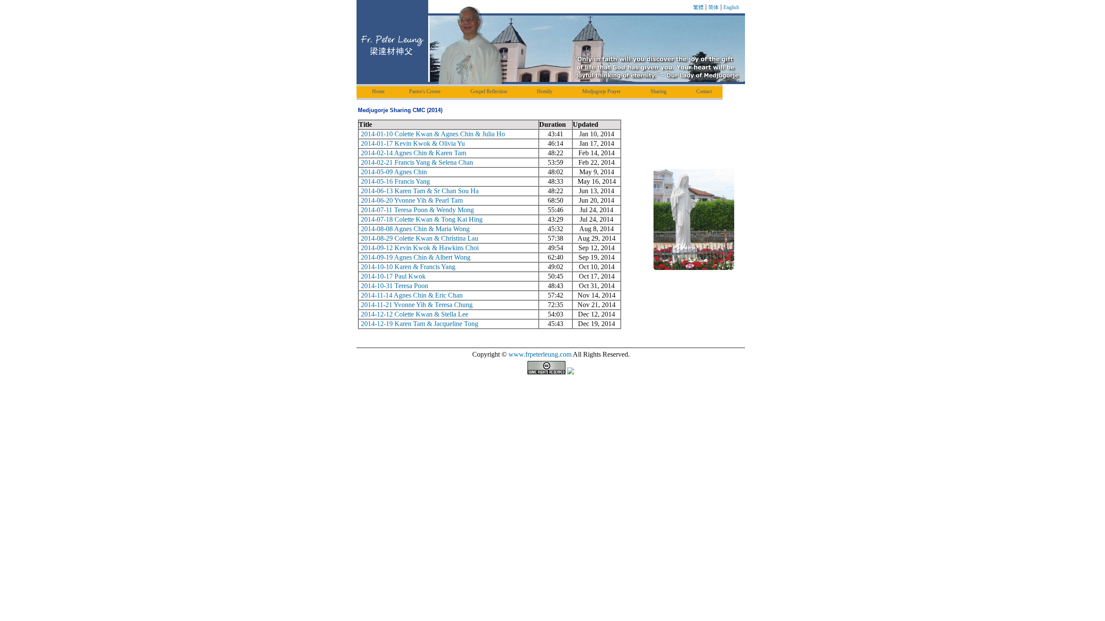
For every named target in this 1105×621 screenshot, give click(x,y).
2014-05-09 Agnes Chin (394, 172)
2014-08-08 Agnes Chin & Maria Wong (415, 228)
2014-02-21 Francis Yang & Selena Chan (417, 162)
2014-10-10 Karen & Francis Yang (408, 266)
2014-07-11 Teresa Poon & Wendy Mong (417, 209)
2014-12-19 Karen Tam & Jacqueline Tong (419, 323)
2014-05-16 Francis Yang (395, 181)
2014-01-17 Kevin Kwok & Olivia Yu (413, 143)
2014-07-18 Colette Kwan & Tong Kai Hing (422, 219)
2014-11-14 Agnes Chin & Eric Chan (412, 295)
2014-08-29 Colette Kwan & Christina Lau (419, 238)
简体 (713, 7)
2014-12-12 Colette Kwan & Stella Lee (414, 314)
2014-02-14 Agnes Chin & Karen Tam (413, 153)
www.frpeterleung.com (539, 354)
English (731, 7)
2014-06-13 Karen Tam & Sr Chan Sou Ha (420, 190)
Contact (704, 91)
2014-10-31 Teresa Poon (394, 285)
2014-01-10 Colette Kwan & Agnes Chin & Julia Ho (433, 134)
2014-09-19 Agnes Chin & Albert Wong (415, 257)
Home (378, 91)
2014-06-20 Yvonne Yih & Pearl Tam (412, 200)
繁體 (698, 7)
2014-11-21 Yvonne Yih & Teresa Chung (417, 304)
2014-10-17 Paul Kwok (393, 276)
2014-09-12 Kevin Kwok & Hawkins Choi (420, 247)
